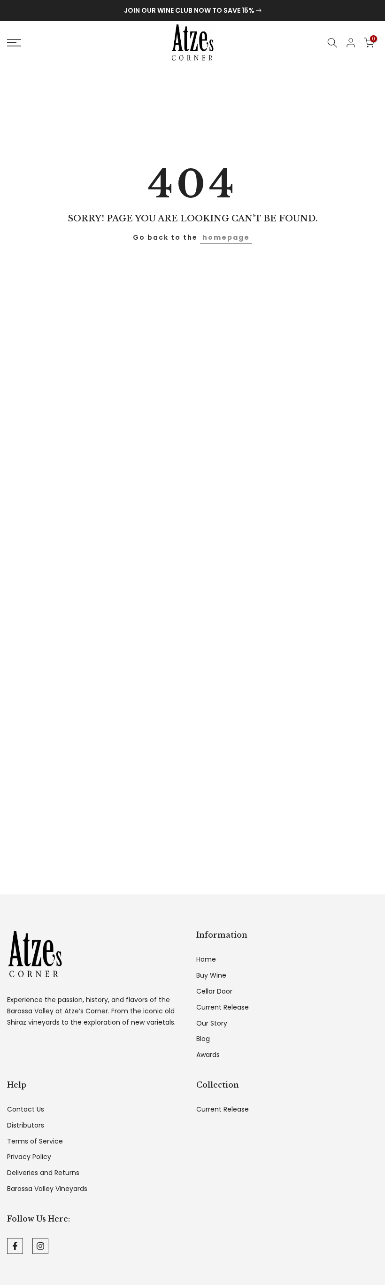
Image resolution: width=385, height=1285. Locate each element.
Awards (208, 1054)
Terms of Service (35, 1141)
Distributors (25, 1125)
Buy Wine (211, 975)
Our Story (211, 1023)
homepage (226, 237)
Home (206, 959)
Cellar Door (214, 991)
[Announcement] (192, 10)
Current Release (222, 1007)
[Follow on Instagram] (40, 1246)
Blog (203, 1038)
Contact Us (25, 1109)
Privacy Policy (29, 1156)
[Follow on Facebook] (15, 1246)
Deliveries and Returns (43, 1172)
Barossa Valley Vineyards (47, 1188)
